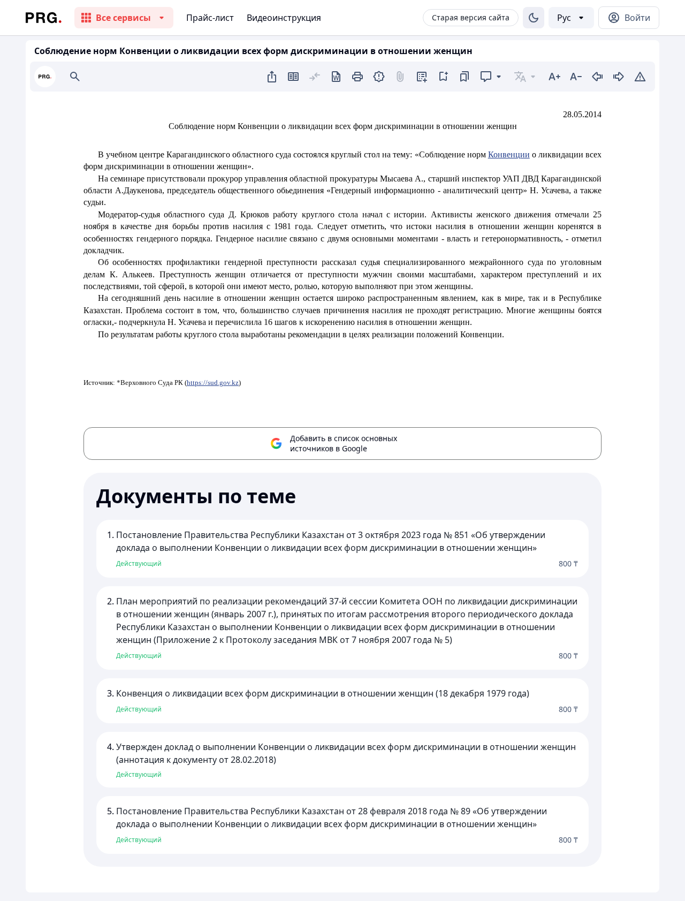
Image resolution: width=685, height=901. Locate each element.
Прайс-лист (210, 18)
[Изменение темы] (533, 17)
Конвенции (509, 154)
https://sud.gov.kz (213, 382)
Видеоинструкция (284, 18)
